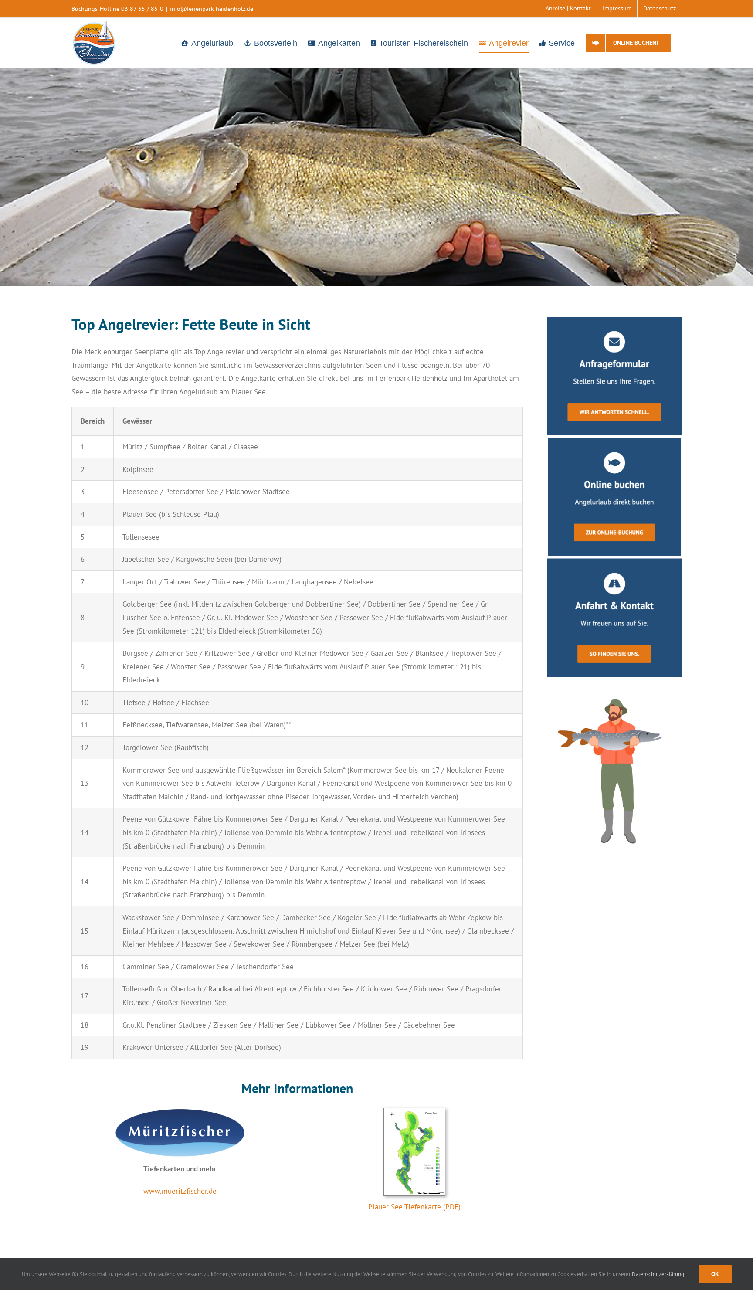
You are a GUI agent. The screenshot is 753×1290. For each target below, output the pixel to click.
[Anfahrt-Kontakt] (614, 562)
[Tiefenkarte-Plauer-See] (414, 1112)
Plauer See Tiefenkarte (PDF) (414, 1207)
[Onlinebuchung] (614, 441)
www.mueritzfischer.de (180, 1191)
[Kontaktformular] (614, 320)
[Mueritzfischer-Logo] (180, 1111)
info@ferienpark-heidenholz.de (211, 9)
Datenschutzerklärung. (658, 1274)
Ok (715, 1274)
